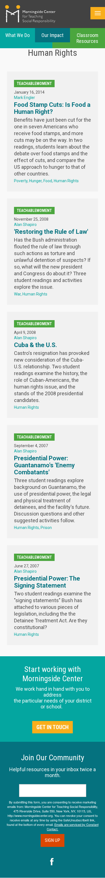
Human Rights (66, 181)
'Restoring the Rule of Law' (51, 231)
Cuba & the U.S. (35, 344)
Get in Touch (52, 727)
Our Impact (52, 35)
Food (47, 181)
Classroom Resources (87, 38)
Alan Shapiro (25, 224)
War (17, 294)
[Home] (30, 14)
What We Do (17, 35)
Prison (46, 527)
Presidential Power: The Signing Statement (47, 582)
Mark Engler (24, 97)
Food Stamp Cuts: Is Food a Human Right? (52, 108)
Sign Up (52, 840)
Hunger (35, 181)
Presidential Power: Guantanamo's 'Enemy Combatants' (44, 465)
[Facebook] (52, 862)
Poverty (20, 181)
